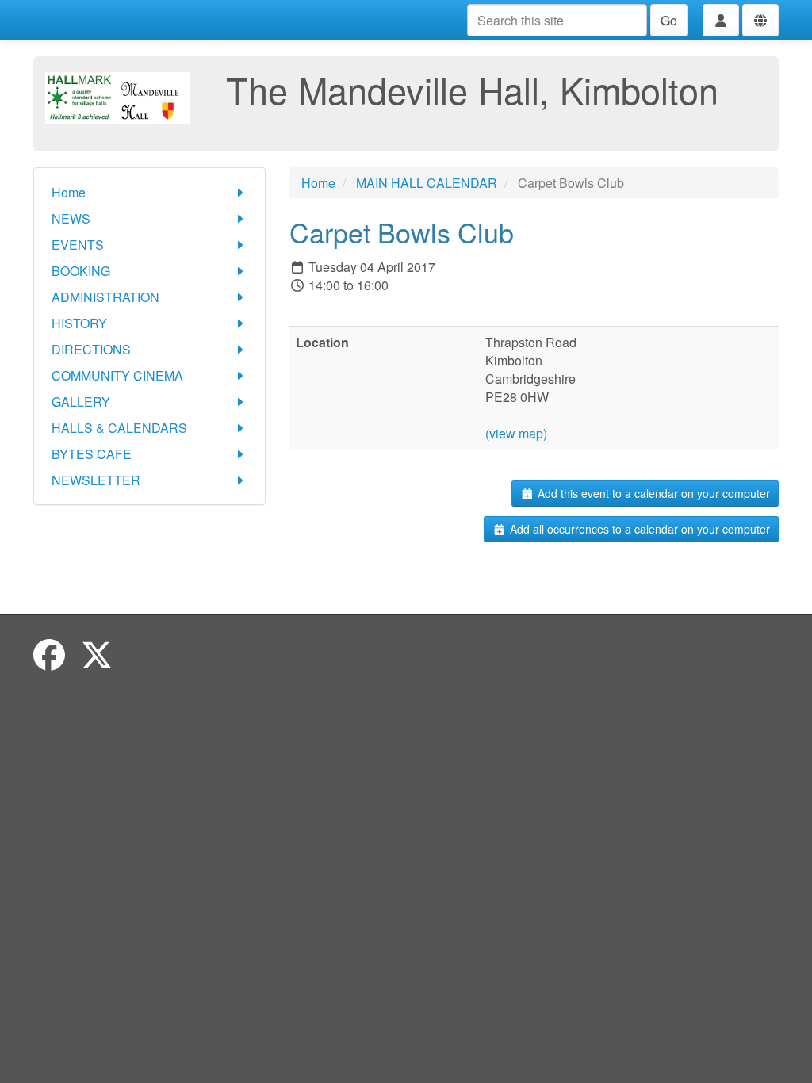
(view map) (516, 433)
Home (69, 192)
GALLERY (81, 401)
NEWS (71, 218)
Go (669, 20)
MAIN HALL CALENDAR (426, 183)
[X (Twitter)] (97, 653)
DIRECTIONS (91, 349)
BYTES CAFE (92, 454)
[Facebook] (49, 653)
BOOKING (81, 271)
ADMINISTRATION (105, 297)
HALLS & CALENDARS (119, 428)
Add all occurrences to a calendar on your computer (638, 529)
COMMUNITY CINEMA (117, 375)
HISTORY (79, 323)
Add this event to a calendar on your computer (652, 493)
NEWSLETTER (96, 480)
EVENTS (78, 244)
